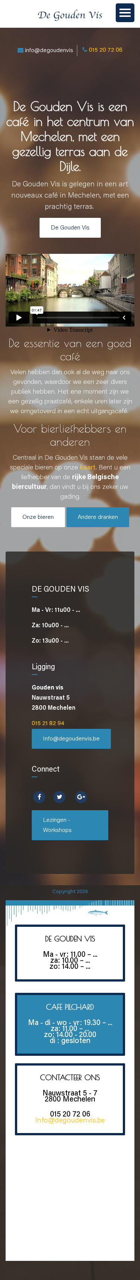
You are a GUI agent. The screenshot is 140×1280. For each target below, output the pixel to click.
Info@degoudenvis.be (71, 739)
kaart (88, 468)
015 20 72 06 (105, 50)
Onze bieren (38, 517)
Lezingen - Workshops (57, 825)
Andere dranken (98, 517)
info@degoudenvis (49, 51)
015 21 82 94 (48, 724)
